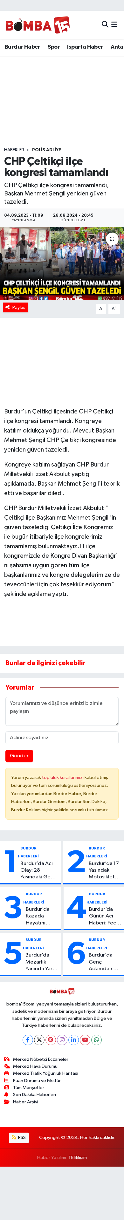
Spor (54, 47)
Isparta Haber (85, 47)
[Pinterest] (50, 1040)
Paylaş (18, 307)
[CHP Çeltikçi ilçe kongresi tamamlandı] (62, 263)
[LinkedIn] (73, 1040)
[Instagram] (62, 1040)
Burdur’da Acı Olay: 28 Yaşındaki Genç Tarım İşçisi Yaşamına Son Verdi (38, 871)
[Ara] (105, 25)
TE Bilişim (77, 1157)
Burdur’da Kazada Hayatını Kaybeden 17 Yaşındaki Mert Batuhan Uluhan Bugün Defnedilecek (42, 916)
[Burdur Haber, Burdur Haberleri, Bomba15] (37, 24)
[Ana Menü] (114, 25)
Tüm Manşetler (28, 1087)
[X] (39, 1040)
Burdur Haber (22, 47)
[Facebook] (28, 1040)
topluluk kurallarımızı (63, 777)
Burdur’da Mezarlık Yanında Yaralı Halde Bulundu (41, 962)
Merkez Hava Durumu (35, 1066)
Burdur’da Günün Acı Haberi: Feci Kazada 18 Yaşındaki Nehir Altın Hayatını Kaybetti (103, 916)
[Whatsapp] (96, 1040)
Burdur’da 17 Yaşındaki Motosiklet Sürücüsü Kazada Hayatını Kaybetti (104, 871)
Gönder (19, 756)
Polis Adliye (46, 150)
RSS (21, 1137)
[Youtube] (85, 1040)
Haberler (14, 150)
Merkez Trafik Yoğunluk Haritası (45, 1073)
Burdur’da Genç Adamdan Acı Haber (105, 962)
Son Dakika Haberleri (34, 1094)
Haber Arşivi (25, 1102)
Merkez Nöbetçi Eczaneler (40, 1059)
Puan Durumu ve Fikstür (37, 1080)
